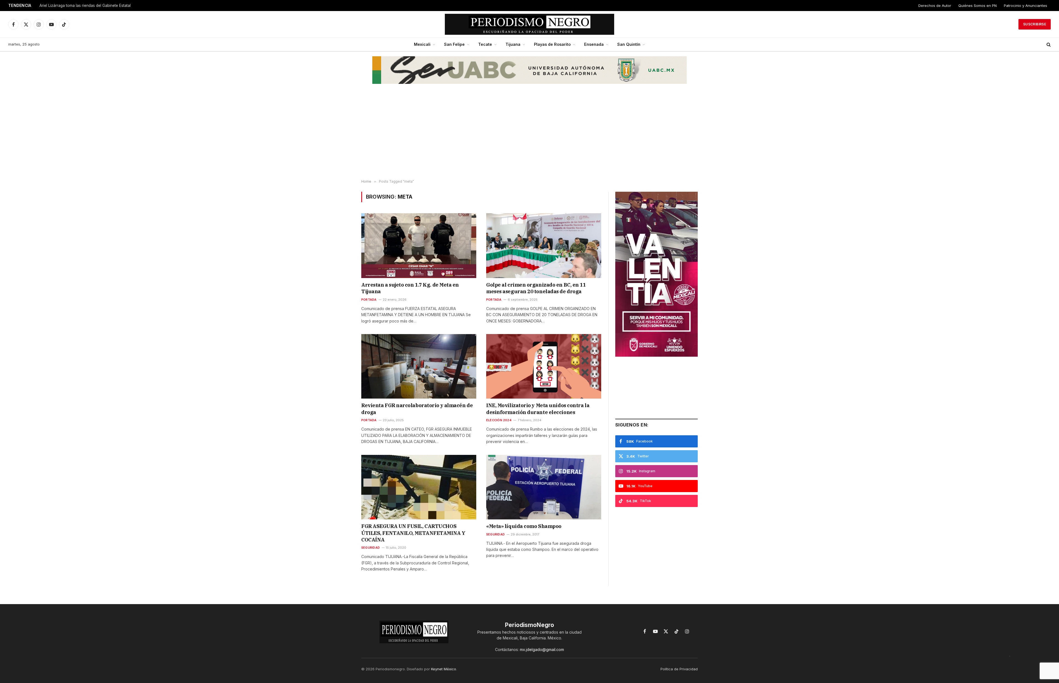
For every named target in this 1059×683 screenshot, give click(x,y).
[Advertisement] (529, 135)
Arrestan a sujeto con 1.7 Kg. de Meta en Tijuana (410, 288)
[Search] (1048, 44)
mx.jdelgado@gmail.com (542, 649)
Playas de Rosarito (552, 44)
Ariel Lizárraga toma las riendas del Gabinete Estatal (85, 5)
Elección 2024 (499, 420)
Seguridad (370, 547)
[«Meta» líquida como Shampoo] (543, 487)
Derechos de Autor (934, 5)
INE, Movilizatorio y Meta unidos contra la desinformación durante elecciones (537, 408)
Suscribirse (1034, 24)
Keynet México (443, 669)
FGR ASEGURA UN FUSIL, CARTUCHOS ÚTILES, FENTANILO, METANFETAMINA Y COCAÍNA (413, 533)
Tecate (485, 44)
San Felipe (454, 44)
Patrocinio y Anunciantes (1025, 5)
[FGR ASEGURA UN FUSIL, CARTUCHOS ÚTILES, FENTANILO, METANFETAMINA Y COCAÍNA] (418, 487)
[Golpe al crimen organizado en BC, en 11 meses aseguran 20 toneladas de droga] (543, 245)
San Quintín (628, 44)
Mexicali (422, 44)
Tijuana (513, 44)
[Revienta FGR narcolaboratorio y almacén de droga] (418, 366)
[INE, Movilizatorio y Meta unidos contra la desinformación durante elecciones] (543, 366)
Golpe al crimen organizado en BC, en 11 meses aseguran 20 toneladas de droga (535, 288)
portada (369, 300)
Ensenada (594, 44)
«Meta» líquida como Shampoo (523, 526)
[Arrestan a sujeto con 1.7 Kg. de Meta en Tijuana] (418, 245)
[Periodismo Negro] (529, 24)
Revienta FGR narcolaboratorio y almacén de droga (417, 408)
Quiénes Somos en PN (977, 5)
